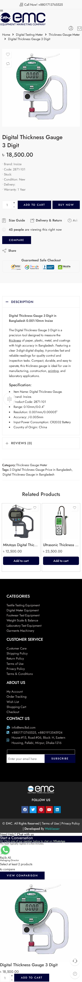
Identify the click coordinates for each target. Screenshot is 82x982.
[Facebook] (24, 809)
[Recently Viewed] (75, 974)
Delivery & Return (48, 220)
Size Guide (16, 220)
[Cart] (79, 28)
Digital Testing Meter (29, 34)
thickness (15, 340)
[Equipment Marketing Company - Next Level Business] (23, 19)
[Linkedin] (57, 809)
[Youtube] (49, 809)
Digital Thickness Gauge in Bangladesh (28, 474)
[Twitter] (33, 809)
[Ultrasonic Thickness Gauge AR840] (61, 521)
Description (22, 301)
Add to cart (34, 205)
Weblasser (52, 828)
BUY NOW (66, 205)
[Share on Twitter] (23, 250)
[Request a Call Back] (75, 961)
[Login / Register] (71, 28)
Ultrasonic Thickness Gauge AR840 (61, 544)
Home (6, 34)
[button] (21, 561)
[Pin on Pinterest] (40, 250)
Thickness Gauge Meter (64, 34)
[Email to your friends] (49, 250)
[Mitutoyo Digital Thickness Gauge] (21, 521)
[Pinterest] (41, 809)
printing (53, 370)
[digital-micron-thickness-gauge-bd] (41, 88)
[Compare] (7, 63)
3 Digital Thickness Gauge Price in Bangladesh (41, 469)
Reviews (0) (21, 443)
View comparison (22, 876)
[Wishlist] (7, 54)
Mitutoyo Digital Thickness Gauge (21, 544)
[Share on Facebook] (32, 250)
